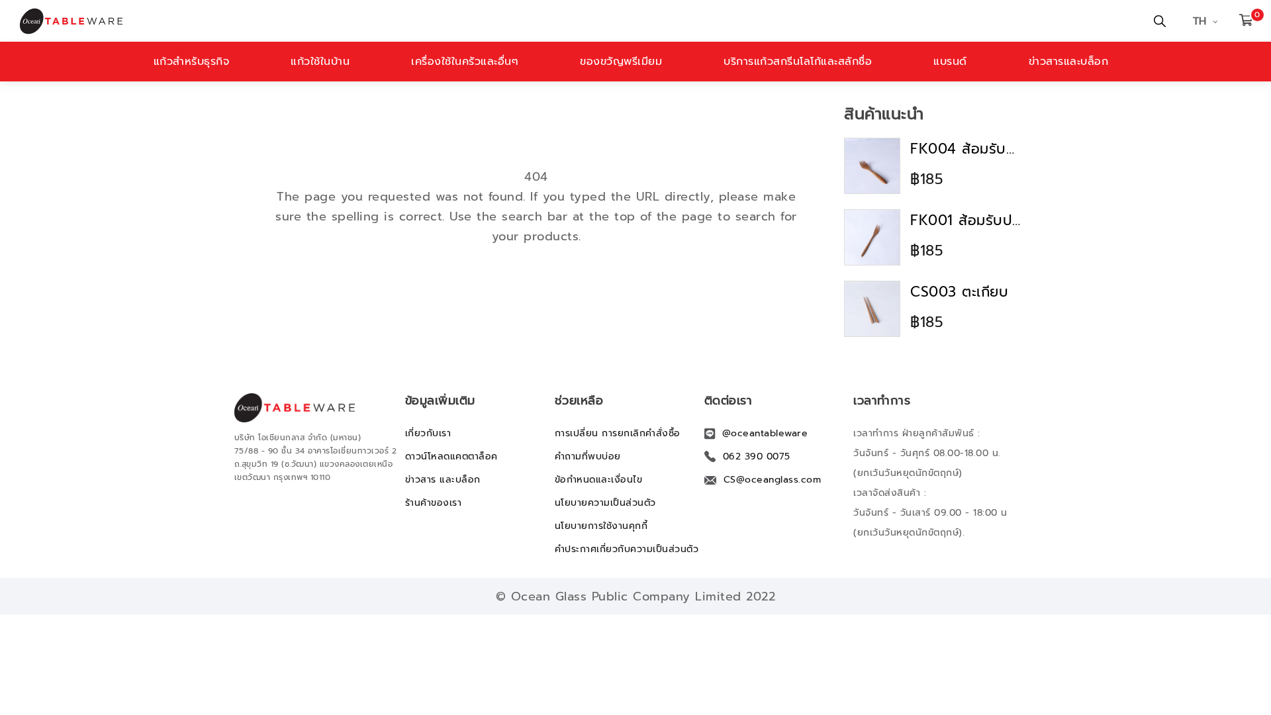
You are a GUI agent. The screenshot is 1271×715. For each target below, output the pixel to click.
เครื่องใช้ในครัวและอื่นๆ (464, 62)
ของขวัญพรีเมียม (621, 62)
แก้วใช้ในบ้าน (320, 62)
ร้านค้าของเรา (433, 503)
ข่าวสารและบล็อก (1069, 62)
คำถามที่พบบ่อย (588, 456)
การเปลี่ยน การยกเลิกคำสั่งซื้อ (618, 433)
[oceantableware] (427, 21)
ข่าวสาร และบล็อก (443, 480)
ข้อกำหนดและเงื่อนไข (599, 480)
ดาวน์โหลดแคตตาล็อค (451, 456)
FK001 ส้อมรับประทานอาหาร (966, 220)
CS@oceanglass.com (773, 480)
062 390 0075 (756, 456)
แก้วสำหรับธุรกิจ (192, 62)
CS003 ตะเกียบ (959, 292)
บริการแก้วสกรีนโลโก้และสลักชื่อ (798, 62)
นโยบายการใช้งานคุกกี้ (601, 526)
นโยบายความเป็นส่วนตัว (605, 503)
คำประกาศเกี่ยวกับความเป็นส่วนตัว (627, 549)
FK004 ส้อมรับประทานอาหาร (966, 149)
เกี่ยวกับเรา (428, 433)
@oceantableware (765, 433)
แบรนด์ (950, 62)
